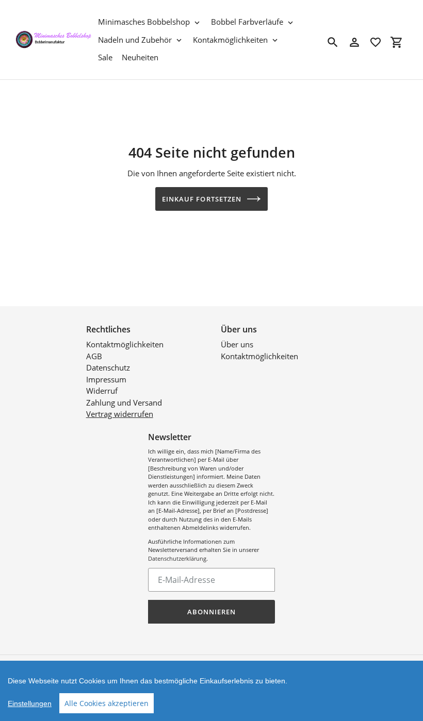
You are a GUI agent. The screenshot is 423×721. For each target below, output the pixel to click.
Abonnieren (211, 611)
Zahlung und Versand (124, 402)
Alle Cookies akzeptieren (106, 703)
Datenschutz (108, 367)
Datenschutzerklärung (177, 558)
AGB (94, 356)
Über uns (237, 344)
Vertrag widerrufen (119, 414)
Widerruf (102, 390)
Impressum (106, 379)
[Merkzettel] (375, 42)
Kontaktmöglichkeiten (125, 344)
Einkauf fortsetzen (201, 199)
